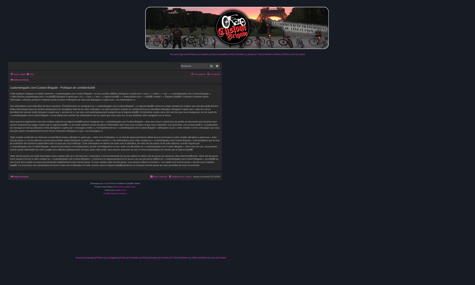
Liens (293, 54)
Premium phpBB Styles (126, 187)
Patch (285, 54)
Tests (232, 54)
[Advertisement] (150, 227)
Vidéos (277, 54)
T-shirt (259, 54)
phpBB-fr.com (120, 190)
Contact (301, 54)
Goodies (240, 54)
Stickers (268, 54)
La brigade (203, 54)
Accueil (174, 54)
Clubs (213, 54)
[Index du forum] (237, 27)
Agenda (183, 54)
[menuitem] (30, 74)
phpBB (106, 183)
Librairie (250, 54)
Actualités (223, 54)
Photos (192, 54)
